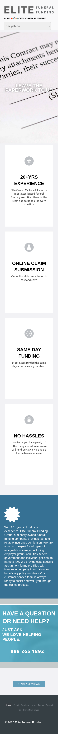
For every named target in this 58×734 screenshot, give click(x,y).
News (33, 705)
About (16, 705)
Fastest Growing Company (32, 18)
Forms (41, 705)
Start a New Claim (29, 684)
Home (8, 705)
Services (25, 705)
